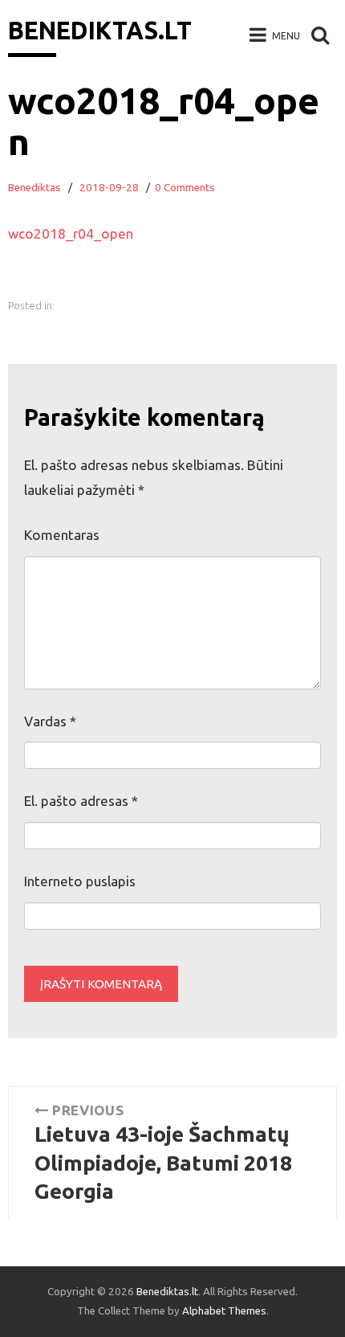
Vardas (50, 721)
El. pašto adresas (81, 800)
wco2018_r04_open (70, 233)
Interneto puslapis (80, 881)
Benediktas (34, 188)
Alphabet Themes (224, 1311)
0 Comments (185, 188)
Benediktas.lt (100, 30)
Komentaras (61, 534)
